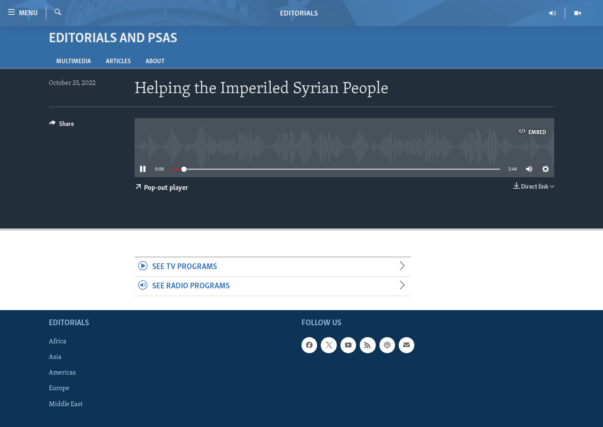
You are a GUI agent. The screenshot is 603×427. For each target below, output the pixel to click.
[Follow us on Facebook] (309, 345)
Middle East (65, 404)
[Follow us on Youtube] (348, 345)
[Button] (61, 126)
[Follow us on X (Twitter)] (328, 345)
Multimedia (73, 61)
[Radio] (552, 13)
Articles (118, 61)
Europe (59, 389)
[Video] (577, 13)
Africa (57, 342)
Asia (55, 357)
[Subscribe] (406, 345)
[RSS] (367, 345)
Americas (62, 373)
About (155, 61)
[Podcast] (387, 345)
